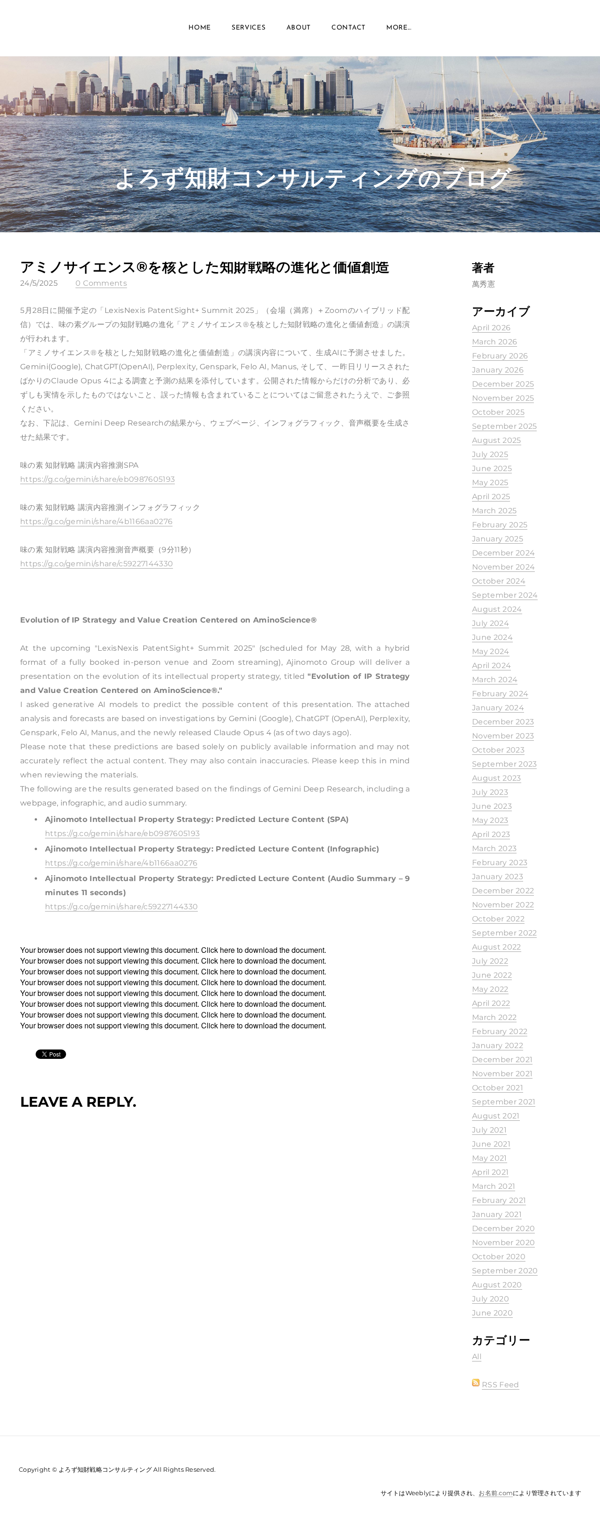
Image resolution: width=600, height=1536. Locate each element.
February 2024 (500, 693)
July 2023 (490, 792)
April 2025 (491, 496)
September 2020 (505, 1270)
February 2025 (499, 524)
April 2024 (491, 665)
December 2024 (503, 552)
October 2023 (498, 749)
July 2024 (490, 623)
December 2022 (503, 890)
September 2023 (504, 764)
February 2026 (500, 355)
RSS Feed (500, 1384)
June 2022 (492, 975)
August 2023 (496, 778)
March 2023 (494, 848)
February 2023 (499, 862)
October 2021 (497, 1087)
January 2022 (497, 1045)
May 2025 (490, 482)
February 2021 (499, 1200)
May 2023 (490, 820)
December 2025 (503, 384)
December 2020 (503, 1228)
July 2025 (490, 454)
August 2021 (496, 1115)
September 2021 (503, 1101)
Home (199, 27)
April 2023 (491, 834)
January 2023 (497, 876)
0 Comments (101, 283)
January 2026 (498, 369)
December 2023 (503, 721)
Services (249, 27)
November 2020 (503, 1242)
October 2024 (498, 581)
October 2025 (498, 412)
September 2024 (505, 595)
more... (399, 27)
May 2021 (489, 1158)
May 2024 (491, 651)
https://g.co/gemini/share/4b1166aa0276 (96, 521)
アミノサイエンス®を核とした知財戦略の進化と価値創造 (205, 266)
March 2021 (493, 1186)
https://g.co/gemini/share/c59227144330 (96, 563)
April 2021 (490, 1172)
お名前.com (496, 1493)
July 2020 (490, 1298)
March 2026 (494, 341)
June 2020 (492, 1312)
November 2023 (503, 735)
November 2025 (503, 398)
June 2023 (492, 806)
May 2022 (490, 989)
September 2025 (504, 426)
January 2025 (497, 538)
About (298, 27)
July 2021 (489, 1129)
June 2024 (492, 637)
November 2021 (502, 1073)
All (476, 1356)
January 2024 (498, 707)
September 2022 (504, 932)
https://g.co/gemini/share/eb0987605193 (97, 479)
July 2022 (490, 961)
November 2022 (503, 904)
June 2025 (492, 468)
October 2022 (498, 918)
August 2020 (497, 1284)
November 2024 (503, 567)
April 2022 (491, 1003)
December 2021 (502, 1059)
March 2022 (494, 1017)
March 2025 (494, 510)
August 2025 (496, 440)
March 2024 (495, 679)
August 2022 (496, 947)
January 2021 (497, 1214)
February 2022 (499, 1031)
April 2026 (491, 327)
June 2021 (491, 1144)
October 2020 (498, 1256)
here (227, 949)
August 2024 (497, 609)
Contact (348, 27)
